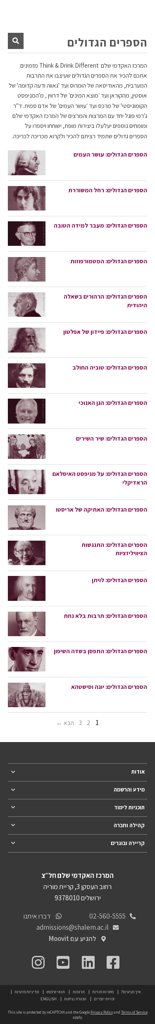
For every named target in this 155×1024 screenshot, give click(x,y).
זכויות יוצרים (104, 999)
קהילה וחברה (129, 825)
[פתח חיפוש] (16, 41)
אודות (138, 771)
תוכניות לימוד (129, 807)
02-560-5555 (107, 916)
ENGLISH (49, 999)
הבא (69, 723)
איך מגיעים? (131, 992)
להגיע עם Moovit (72, 938)
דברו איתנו (36, 916)
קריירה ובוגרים (128, 843)
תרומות (79, 992)
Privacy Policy (102, 1012)
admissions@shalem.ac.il (72, 927)
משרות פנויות (103, 992)
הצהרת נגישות (75, 999)
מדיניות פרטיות (26, 992)
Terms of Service (134, 1012)
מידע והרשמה (129, 789)
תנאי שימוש (55, 992)
